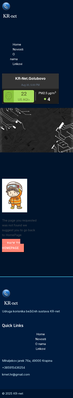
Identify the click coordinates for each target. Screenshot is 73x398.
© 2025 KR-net (12, 393)
